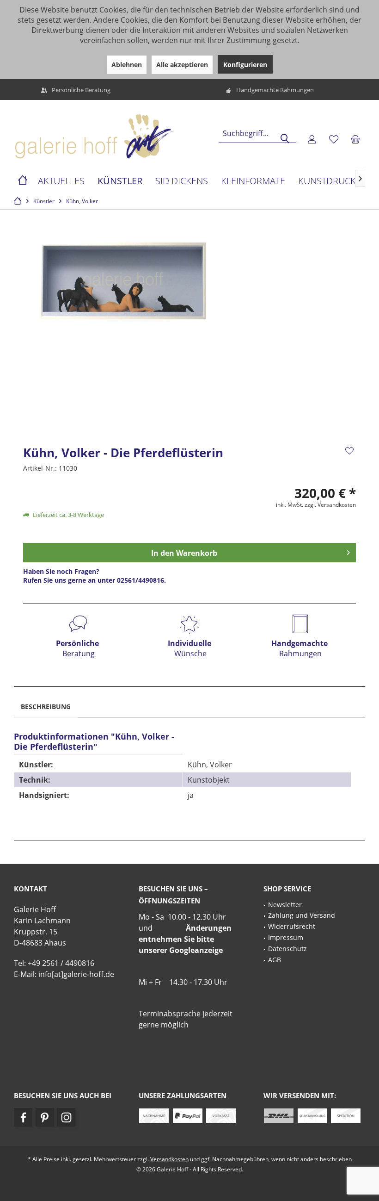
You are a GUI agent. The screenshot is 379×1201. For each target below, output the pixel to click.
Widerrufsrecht (291, 926)
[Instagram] (66, 1117)
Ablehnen (126, 64)
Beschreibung (46, 706)
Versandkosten (169, 1159)
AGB (274, 959)
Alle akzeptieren (182, 64)
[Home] (22, 181)
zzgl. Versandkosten (330, 505)
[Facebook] (23, 1117)
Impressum (285, 937)
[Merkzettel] (333, 139)
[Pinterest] (45, 1117)
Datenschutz (287, 948)
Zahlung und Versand (301, 915)
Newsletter (285, 904)
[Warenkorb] (355, 139)
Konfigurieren (245, 64)
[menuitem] (355, 139)
